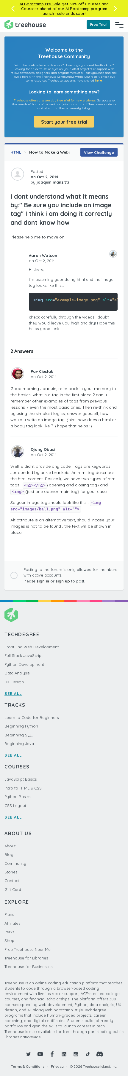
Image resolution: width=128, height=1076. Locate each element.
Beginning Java (19, 743)
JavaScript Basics (20, 779)
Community (15, 863)
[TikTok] (88, 1054)
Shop (9, 940)
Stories (10, 872)
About (9, 845)
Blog (8, 854)
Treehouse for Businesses (28, 966)
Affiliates (12, 923)
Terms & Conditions (27, 1066)
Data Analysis (16, 673)
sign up (63, 581)
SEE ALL (13, 693)
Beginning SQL (18, 735)
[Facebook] (52, 1054)
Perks (9, 931)
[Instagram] (76, 1054)
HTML (15, 152)
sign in (43, 581)
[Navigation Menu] (119, 24)
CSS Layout (15, 805)
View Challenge (99, 152)
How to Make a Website (52, 152)
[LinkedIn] (64, 1054)
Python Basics (17, 796)
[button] (13, 8)
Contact (11, 880)
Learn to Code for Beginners (31, 717)
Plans (9, 914)
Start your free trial (64, 122)
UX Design (14, 681)
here (98, 80)
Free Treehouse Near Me (27, 949)
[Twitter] (28, 1054)
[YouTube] (40, 1054)
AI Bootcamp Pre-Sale (40, 3)
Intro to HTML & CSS (23, 788)
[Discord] (100, 1054)
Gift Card (12, 889)
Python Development (24, 664)
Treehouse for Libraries (26, 958)
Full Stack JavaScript (23, 655)
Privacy (57, 1066)
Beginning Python (21, 726)
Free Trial (98, 24)
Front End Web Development (31, 646)
